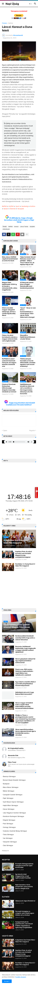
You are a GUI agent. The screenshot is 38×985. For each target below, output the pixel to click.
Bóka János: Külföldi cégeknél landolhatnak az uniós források (10, 258)
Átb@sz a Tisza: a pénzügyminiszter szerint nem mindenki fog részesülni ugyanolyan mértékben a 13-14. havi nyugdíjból (25, 718)
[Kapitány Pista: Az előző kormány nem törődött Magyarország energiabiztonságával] (8, 555)
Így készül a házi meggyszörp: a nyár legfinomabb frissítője (23, 876)
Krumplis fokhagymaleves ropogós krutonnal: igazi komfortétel (24, 865)
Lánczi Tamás (24, 226)
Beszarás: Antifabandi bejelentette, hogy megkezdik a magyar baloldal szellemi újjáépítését (25, 649)
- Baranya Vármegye (9, 776)
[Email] (22, 234)
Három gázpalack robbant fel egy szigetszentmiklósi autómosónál (25, 660)
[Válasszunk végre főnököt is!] (8, 904)
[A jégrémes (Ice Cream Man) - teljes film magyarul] (8, 943)
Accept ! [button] (7, 981)
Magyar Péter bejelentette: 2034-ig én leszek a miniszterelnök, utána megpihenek (9, 286)
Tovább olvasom (20, 977)
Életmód (13, 209)
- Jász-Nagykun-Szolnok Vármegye (14, 813)
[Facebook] (4, 234)
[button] (3, 4)
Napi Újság (12, 3)
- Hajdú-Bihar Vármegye (10, 805)
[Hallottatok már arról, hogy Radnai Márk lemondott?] (8, 695)
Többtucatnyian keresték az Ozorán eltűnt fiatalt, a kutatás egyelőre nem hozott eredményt (27, 362)
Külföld (11, 206)
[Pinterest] (18, 234)
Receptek (21, 209)
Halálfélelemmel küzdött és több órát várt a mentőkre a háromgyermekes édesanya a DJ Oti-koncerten (27, 388)
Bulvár (6, 209)
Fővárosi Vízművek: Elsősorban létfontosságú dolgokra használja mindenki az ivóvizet (9, 388)
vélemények (6, 229)
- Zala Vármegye (7, 845)
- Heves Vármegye (8, 809)
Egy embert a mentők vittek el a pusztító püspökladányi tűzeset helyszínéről (25, 683)
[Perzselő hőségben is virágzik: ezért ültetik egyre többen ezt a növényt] (8, 914)
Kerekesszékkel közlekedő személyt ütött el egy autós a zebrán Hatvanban (25, 637)
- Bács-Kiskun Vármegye (10, 787)
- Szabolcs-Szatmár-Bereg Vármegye (14, 831)
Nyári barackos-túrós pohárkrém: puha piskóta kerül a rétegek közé (24, 886)
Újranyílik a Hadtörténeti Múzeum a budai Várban (27, 337)
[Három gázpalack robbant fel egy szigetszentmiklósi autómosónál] (8, 662)
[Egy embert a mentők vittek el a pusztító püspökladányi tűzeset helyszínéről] (8, 685)
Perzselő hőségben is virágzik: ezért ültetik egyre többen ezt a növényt (24, 913)
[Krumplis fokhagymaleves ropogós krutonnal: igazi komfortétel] (8, 867)
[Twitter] (9, 234)
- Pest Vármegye (7, 823)
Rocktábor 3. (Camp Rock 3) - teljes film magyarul (25, 565)
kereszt (16, 226)
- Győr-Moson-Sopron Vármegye (13, 802)
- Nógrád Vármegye (8, 820)
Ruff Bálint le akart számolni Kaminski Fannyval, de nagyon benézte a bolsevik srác (9, 362)
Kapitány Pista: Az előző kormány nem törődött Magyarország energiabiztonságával (23, 554)
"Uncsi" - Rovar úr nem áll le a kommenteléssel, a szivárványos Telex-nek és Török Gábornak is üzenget (28, 312)
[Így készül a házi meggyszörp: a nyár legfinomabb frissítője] (8, 877)
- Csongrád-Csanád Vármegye (12, 794)
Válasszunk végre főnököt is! (25, 901)
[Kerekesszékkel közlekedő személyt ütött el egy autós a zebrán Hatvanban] (8, 639)
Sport (17, 206)
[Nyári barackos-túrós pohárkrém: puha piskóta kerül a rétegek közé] (8, 888)
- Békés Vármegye (8, 791)
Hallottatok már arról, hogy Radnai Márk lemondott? (24, 693)
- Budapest (5, 784)
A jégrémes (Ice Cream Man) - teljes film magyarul (25, 940)
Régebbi (32, 430)
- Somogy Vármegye (9, 827)
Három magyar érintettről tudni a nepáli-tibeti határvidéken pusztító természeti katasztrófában (24, 705)
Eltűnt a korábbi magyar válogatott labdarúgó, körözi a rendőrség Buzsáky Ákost (9, 311)
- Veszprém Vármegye (9, 842)
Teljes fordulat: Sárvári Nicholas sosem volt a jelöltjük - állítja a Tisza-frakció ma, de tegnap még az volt (28, 260)
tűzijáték (32, 226)
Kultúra (32, 206)
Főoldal (4, 23)
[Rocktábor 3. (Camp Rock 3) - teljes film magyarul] (8, 567)
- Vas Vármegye (7, 838)
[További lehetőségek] (27, 234)
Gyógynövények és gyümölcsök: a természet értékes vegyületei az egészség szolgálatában (24, 924)
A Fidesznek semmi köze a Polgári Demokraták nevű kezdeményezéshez (27, 285)
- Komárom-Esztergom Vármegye (13, 816)
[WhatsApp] (13, 234)
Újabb (5, 430)
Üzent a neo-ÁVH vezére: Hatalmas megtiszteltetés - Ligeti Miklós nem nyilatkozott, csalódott (24, 672)
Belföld (10, 23)
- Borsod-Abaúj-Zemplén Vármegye (14, 780)
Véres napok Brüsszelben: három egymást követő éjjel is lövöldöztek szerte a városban (25, 732)
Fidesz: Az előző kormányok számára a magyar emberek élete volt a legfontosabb (9, 338)
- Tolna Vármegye (8, 834)
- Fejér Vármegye (7, 798)
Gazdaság (24, 206)
